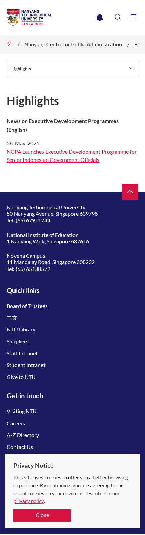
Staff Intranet (22, 353)
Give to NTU (21, 376)
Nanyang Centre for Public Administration (73, 44)
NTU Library (21, 329)
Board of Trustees (27, 305)
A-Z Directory (23, 435)
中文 (12, 317)
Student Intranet (26, 365)
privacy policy (28, 501)
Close (42, 515)
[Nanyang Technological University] (50, 17)
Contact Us (20, 446)
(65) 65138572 (33, 268)
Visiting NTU (22, 411)
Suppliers (17, 341)
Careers (16, 423)
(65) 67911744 (33, 220)
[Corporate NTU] (9, 44)
